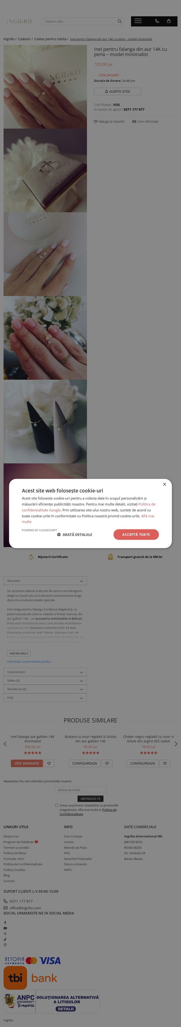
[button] (74, 534)
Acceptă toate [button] (136, 534)
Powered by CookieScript (39, 530)
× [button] (164, 484)
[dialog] (90, 513)
